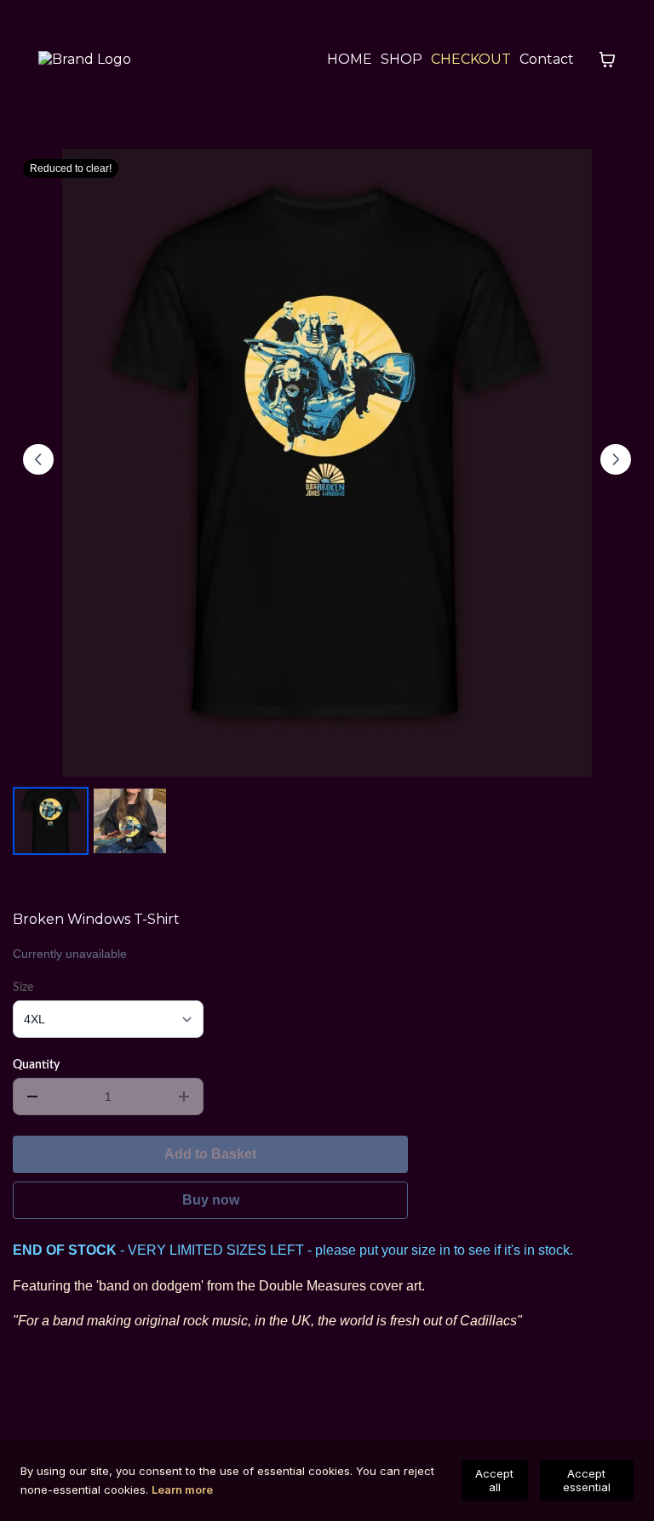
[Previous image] (38, 459)
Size (23, 988)
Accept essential (587, 1480)
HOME (349, 59)
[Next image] (615, 459)
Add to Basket (210, 1154)
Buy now (210, 1200)
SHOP (401, 59)
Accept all (494, 1480)
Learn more (182, 1489)
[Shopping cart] (607, 59)
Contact (546, 59)
